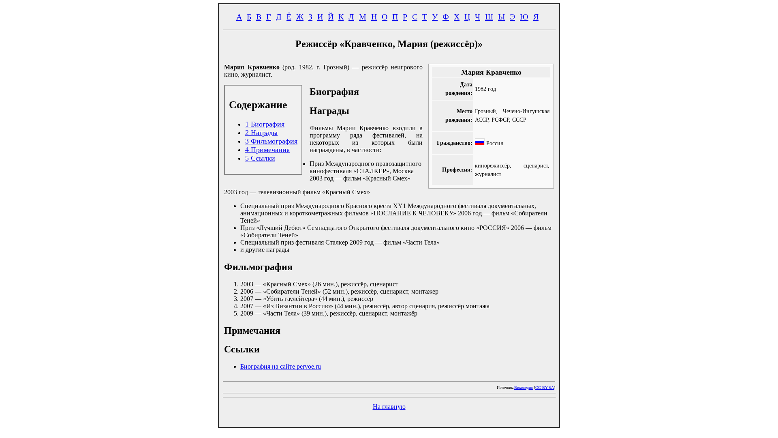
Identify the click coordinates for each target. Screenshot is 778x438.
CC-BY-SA (544, 387)
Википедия (523, 387)
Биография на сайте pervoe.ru (280, 366)
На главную (389, 406)
